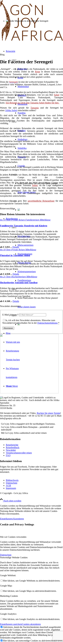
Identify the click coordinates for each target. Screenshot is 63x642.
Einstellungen (6, 518)
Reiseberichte (12, 445)
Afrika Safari (11, 110)
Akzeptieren (18, 518)
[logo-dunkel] (31, 40)
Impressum (11, 488)
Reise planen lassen (27, 307)
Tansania (34, 107)
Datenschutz (11, 483)
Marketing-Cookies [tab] (9, 596)
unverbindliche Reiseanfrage (41, 201)
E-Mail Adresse (10, 314)
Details (15, 247)
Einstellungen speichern (11, 624)
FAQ (8, 455)
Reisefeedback (12, 447)
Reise (37, 71)
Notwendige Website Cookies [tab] (14, 557)
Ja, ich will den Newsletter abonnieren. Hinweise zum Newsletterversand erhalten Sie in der (30, 321)
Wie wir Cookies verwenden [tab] (13, 537)
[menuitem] (34, 271)
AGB (8, 485)
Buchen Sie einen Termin (48, 413)
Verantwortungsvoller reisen (19, 453)
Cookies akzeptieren (31, 624)
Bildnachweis (12, 480)
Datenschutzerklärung (47, 323)
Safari (56, 95)
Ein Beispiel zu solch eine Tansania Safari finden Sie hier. (32, 102)
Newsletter (11, 450)
